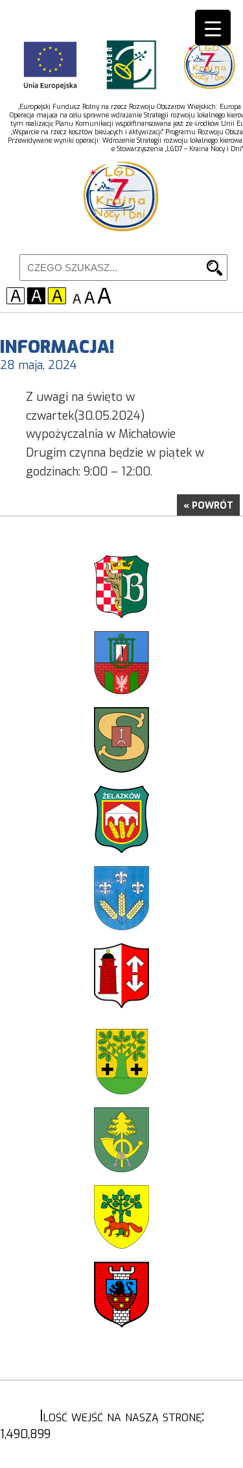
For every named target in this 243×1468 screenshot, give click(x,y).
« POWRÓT (208, 505)
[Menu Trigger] (213, 27)
